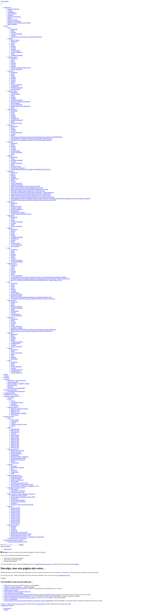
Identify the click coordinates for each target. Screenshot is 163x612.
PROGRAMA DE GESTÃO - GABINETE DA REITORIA (27, 537)
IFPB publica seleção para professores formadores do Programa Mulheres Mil (31, 331)
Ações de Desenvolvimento (18, 501)
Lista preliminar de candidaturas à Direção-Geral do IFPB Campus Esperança (31, 138)
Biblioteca (13, 357)
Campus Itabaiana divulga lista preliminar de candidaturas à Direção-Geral (31, 169)
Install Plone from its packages (43, 564)
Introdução (14, 526)
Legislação (14, 529)
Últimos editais (15, 436)
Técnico (13, 401)
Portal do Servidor (9, 416)
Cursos (13, 43)
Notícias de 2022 (15, 514)
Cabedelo (10, 38)
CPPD (12, 473)
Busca (2, 544)
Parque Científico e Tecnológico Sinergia (18, 383)
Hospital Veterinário (16, 366)
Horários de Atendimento (14, 21)
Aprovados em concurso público (16, 487)
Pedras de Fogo (11, 263)
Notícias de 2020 (15, 517)
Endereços (10, 15)
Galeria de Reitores (12, 19)
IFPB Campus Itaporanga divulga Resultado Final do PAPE (27, 188)
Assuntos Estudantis (9, 393)
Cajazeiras (10, 71)
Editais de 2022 (15, 435)
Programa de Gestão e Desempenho (20, 101)
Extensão (13, 32)
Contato (13, 266)
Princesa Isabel (11, 300)
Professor (9, 464)
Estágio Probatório (16, 478)
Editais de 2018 (15, 442)
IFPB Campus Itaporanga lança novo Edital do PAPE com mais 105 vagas (31, 195)
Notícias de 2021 (15, 515)
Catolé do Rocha (11, 109)
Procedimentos (15, 462)
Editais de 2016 (15, 446)
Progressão (14, 466)
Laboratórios (14, 359)
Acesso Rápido (15, 246)
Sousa (9, 360)
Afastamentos (14, 498)
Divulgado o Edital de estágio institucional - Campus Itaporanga (28, 191)
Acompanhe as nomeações (18, 490)
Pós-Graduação (15, 211)
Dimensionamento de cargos (18, 458)
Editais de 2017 (15, 444)
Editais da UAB (15, 410)
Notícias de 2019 (15, 518)
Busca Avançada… (6, 546)
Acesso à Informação (16, 33)
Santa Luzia (10, 317)
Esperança (10, 125)
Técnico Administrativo (13, 475)
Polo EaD (10, 386)
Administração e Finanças (18, 212)
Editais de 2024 (15, 432)
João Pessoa (10, 201)
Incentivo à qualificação (17, 480)
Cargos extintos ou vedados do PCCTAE (22, 484)
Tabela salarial (15, 472)
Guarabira (10, 141)
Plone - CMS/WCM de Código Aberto (13, 604)
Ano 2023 (13, 433)
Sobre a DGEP (15, 419)
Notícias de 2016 (15, 523)
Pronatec (13, 80)
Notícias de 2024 (15, 511)
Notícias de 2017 (15, 521)
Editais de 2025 (15, 430)
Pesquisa (13, 46)
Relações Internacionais (10, 390)
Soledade (9, 348)
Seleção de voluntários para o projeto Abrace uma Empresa (20, 597)
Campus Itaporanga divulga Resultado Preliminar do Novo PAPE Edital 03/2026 (32, 197)
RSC (12, 469)
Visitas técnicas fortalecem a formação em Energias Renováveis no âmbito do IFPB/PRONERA (36, 137)
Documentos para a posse (18, 492)
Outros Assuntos (15, 103)
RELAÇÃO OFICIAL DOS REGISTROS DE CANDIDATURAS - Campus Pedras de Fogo (36, 280)
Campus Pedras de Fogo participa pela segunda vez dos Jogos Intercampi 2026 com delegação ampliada (39, 277)
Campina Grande (12, 91)
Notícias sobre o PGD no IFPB (19, 532)
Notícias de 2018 (15, 520)
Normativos (14, 503)
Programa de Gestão (16, 123)
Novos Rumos (15, 414)
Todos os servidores (12, 449)
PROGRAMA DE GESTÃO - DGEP (21, 534)
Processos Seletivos (12, 407)
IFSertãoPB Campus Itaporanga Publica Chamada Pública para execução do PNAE (33, 200)
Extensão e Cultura (16, 208)
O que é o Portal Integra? (10, 599)
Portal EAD (10, 397)
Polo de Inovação (12, 385)
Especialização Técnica (17, 402)
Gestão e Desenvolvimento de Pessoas (21, 214)
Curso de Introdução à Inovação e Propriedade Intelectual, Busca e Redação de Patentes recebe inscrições (32, 594)
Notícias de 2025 (15, 509)
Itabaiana (9, 155)
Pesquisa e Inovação (16, 206)
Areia (8, 27)
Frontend (76, 564)
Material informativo (16, 453)
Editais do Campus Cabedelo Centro (20, 67)
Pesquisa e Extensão (16, 306)
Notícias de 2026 (15, 508)
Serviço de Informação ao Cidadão (13, 540)
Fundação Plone (40, 604)
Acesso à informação (16, 346)
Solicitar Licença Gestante (11, 590)
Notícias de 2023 (15, 512)
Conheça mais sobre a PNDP (18, 495)
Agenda (13, 426)
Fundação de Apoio (12, 382)
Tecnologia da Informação (18, 168)
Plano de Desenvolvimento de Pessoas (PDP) (23, 497)
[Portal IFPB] (4, 1)
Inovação (6, 379)
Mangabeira (10, 215)
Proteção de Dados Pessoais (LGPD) (17, 541)
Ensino (13, 30)
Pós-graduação (15, 405)
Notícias (13, 231)
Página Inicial (14, 489)
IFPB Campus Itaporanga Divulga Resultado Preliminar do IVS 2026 (29, 189)
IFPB (5, 585)
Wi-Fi (12, 356)
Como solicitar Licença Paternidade (13, 593)
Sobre (9, 418)
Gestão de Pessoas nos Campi (19, 424)
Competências (11, 12)
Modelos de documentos (17, 450)
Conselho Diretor (15, 50)
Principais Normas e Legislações (19, 456)
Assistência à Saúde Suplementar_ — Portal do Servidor (19, 587)
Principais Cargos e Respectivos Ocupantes (19, 22)
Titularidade (14, 470)
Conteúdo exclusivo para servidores (17, 538)
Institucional (7, 7)
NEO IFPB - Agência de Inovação (16, 380)
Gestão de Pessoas (16, 166)
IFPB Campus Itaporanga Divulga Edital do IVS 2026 (25, 186)
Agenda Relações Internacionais (16, 391)
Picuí (8, 282)
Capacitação (14, 531)
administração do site (64, 575)
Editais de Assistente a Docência (19, 408)
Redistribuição (15, 455)
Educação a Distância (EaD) (11, 396)
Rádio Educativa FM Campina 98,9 (20, 106)
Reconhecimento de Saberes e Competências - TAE (25, 486)
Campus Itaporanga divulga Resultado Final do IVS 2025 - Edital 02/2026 (31, 194)
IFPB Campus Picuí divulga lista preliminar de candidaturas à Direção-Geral (31, 297)
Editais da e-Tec (15, 411)
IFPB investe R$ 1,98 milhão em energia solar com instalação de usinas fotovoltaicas (33, 329)
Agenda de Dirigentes (13, 9)
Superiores (14, 404)
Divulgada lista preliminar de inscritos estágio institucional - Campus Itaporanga (32, 192)
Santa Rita (10, 332)
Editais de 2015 (15, 447)
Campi (6, 26)
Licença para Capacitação (18, 500)
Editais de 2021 (15, 438)
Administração (15, 86)
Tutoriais (13, 528)
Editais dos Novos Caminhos (18, 413)
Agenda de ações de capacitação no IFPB (22, 504)
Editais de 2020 (15, 439)
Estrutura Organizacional (14, 16)
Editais (13, 53)
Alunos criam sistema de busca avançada (15, 588)
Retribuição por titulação (17, 467)
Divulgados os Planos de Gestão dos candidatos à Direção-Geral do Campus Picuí (33, 298)
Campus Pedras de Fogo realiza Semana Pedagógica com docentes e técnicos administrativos (29, 600)
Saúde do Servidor (16, 452)
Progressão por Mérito (17, 477)
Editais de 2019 (15, 441)
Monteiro (9, 228)
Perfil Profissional (12, 24)
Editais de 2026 (15, 429)
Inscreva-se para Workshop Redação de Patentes (17, 596)
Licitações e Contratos (17, 328)
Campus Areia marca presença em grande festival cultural (26, 37)
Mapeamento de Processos (18, 459)
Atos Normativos (12, 13)
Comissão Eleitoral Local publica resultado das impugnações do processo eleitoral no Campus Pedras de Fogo (40, 278)
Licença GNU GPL (65, 604)
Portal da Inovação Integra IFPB (16, 388)
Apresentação (14, 421)
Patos (8, 248)
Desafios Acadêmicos (16, 209)
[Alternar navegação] (1, 3)
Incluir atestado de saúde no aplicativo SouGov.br (17, 591)
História (9, 18)
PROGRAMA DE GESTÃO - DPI (20, 535)
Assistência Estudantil (17, 55)
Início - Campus (15, 40)
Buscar (21, 544)
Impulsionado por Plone (7, 605)
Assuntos (13, 35)
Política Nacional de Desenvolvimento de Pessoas (20, 494)
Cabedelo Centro (12, 57)
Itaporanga (10, 171)
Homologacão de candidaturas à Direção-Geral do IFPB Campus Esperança (31, 140)
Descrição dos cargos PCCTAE (19, 483)
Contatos (9, 10)
